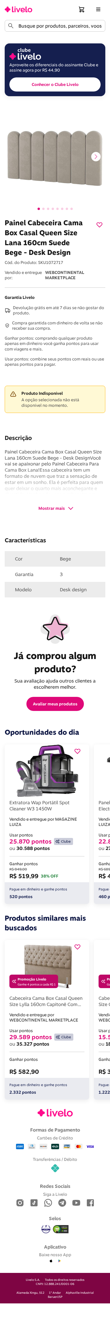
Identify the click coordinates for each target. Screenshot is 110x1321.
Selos (55, 1218)
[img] (61, 1229)
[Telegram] (62, 1203)
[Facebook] (90, 1203)
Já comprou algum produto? (56, 662)
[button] (82, 9)
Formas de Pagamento (55, 1130)
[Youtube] (76, 1203)
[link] (18, 9)
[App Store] (51, 1261)
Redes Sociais (55, 1186)
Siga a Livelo (55, 1194)
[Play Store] (59, 1261)
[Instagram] (20, 1203)
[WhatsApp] (48, 1203)
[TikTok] (34, 1203)
